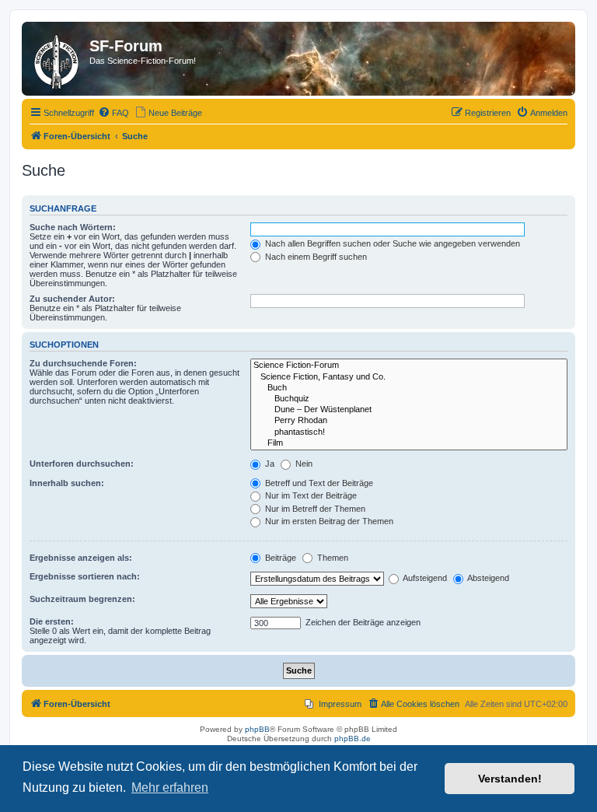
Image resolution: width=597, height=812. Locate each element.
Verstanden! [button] (510, 778)
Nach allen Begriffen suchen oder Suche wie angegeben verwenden (391, 243)
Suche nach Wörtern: (73, 227)
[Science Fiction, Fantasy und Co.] (409, 377)
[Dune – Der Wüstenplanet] (409, 409)
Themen (331, 557)
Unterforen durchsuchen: (82, 463)
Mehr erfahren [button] (169, 787)
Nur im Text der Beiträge (310, 495)
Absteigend (487, 578)
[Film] (409, 443)
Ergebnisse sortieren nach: (85, 576)
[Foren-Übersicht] (57, 59)
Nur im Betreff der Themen (314, 508)
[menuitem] (113, 112)
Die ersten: (52, 621)
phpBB (257, 729)
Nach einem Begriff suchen (315, 256)
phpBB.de (352, 738)
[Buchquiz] (409, 399)
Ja (268, 463)
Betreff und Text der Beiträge (318, 483)
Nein (302, 463)
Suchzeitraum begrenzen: (82, 599)
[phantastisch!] (409, 432)
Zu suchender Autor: (72, 298)
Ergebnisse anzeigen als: (81, 557)
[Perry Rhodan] (409, 420)
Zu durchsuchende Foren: (83, 363)
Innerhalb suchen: (67, 483)
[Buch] (409, 388)
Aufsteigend (424, 578)
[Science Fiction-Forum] (409, 365)
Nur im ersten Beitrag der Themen (328, 521)
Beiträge (279, 557)
